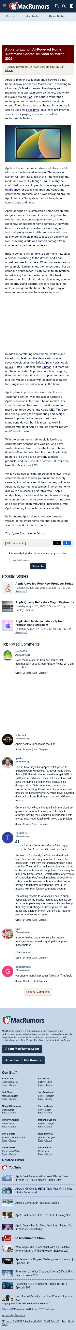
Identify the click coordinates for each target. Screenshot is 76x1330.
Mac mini (11, 16)
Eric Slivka (43, 1078)
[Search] (65, 6)
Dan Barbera (8, 1133)
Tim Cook (62, 409)
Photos (46, 366)
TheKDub (21, 833)
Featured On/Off (11, 1321)
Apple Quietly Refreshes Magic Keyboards (44, 602)
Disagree (43, 673)
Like (35, 673)
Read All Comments (38, 991)
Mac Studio (32, 16)
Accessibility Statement (13, 1315)
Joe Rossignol (46, 1092)
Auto (64, 1321)
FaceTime (32, 109)
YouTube (15, 1167)
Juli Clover (7, 1092)
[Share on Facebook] (67, 543)
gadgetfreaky (23, 966)
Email (4, 1085)
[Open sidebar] (71, 7)
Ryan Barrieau (45, 1133)
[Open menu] (4, 6)
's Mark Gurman (22, 88)
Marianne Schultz (47, 1120)
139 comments (15, 543)
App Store (36, 371)
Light (70, 1321)
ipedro (19, 758)
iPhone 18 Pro (56, 16)
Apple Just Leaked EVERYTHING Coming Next (43, 1215)
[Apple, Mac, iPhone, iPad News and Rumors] (29, 10)
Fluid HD (54, 1321)
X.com (12, 1085)
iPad (29, 96)
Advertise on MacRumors (23, 1060)
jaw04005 (21, 651)
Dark (4, 1324)
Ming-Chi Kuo (24, 495)
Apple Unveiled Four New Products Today (44, 583)
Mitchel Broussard (11, 1106)
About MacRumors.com (22, 1048)
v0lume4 (20, 735)
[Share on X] (57, 543)
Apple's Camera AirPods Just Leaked (37, 1202)
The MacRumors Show (29, 1238)
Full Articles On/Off (31, 1321)
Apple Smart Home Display (29, 533)
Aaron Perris (44, 1147)
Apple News (52, 362)
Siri (26, 198)
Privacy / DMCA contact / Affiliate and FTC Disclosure (28, 1309)
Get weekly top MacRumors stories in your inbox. (38, 553)
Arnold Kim (8, 1078)
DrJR (18, 928)
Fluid (46, 1321)
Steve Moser (8, 1147)
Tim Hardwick (45, 1106)
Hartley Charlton (24, 610)
